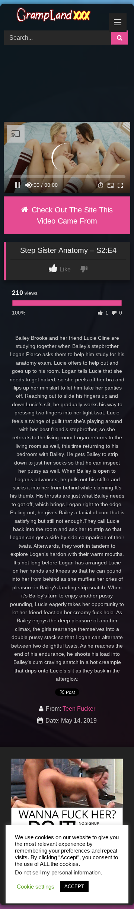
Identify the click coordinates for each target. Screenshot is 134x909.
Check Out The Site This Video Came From (71, 215)
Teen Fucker (79, 709)
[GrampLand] (55, 16)
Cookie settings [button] (35, 887)
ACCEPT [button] (74, 886)
